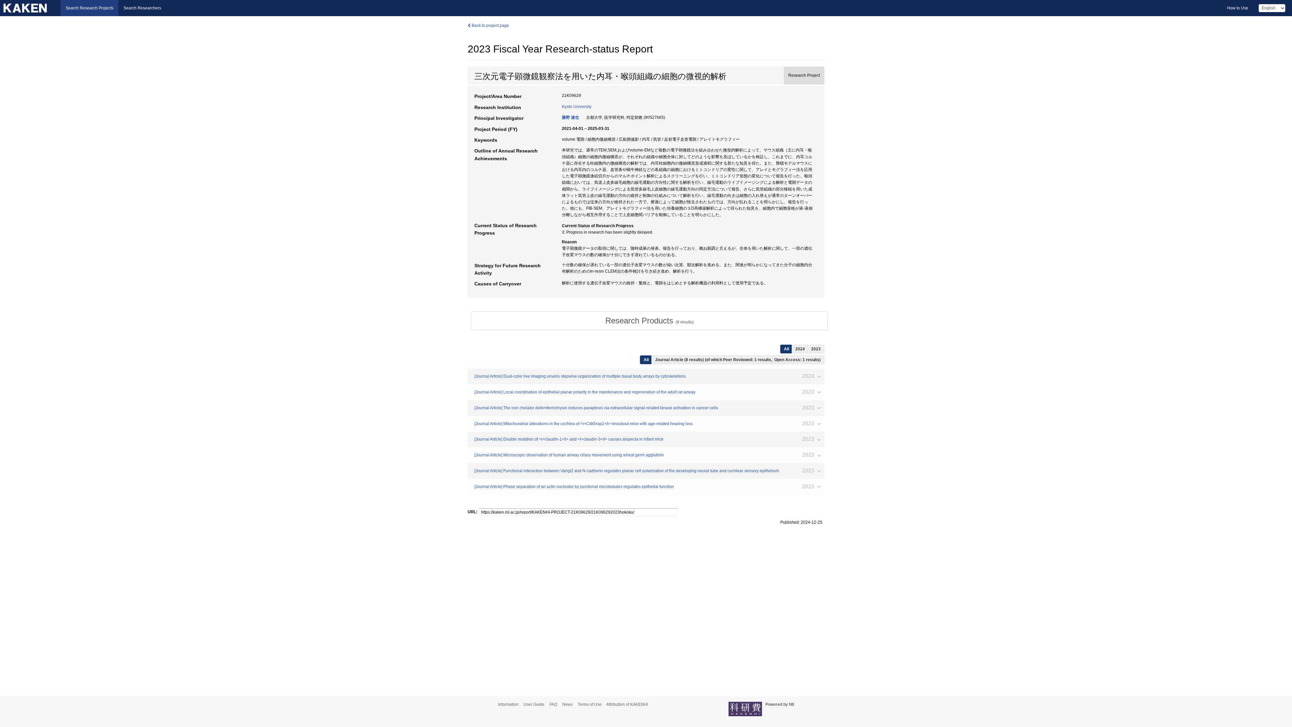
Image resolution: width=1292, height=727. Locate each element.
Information (508, 704)
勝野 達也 (570, 117)
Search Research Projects (89, 8)
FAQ (553, 704)
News (567, 704)
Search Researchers (142, 8)
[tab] (649, 320)
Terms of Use (590, 704)
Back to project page (490, 25)
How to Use (1237, 8)
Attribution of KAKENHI (627, 704)
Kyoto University (576, 106)
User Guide (534, 704)
